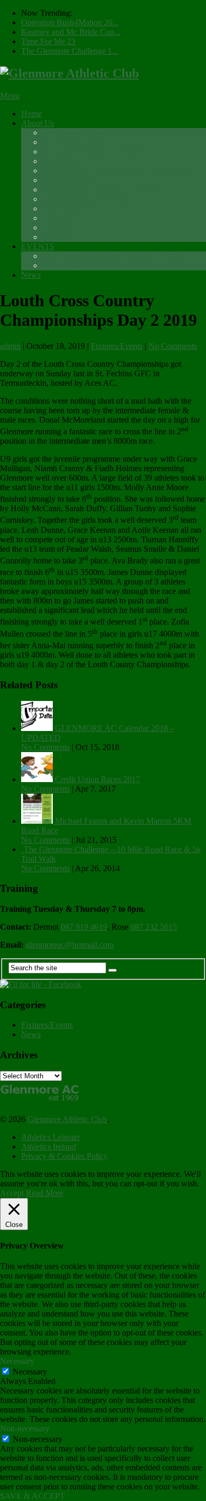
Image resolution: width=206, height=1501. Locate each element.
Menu (10, 95)
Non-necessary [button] (25, 1428)
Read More (44, 1192)
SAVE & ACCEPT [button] (32, 1496)
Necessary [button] (17, 1361)
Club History (64, 208)
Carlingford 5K (67, 265)
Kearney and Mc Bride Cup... (70, 31)
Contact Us (61, 227)
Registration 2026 (71, 132)
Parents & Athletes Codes (84, 198)
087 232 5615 (153, 926)
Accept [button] (12, 1192)
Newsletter (60, 161)
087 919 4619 (84, 926)
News (31, 274)
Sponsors (57, 236)
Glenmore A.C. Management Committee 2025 (119, 170)
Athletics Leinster (50, 1137)
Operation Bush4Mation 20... (70, 22)
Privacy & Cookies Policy (64, 1156)
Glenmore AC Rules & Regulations (101, 189)
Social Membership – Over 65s (94, 151)
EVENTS (37, 246)
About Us (37, 123)
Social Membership (74, 142)
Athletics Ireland (48, 1146)
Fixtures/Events (117, 346)
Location (57, 217)
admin (10, 346)
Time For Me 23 (48, 41)
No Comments (172, 346)
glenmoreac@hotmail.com (70, 944)
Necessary (30, 1371)
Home (31, 113)
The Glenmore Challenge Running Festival (114, 255)
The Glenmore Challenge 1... (69, 50)
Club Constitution (71, 180)
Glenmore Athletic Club (67, 1119)
